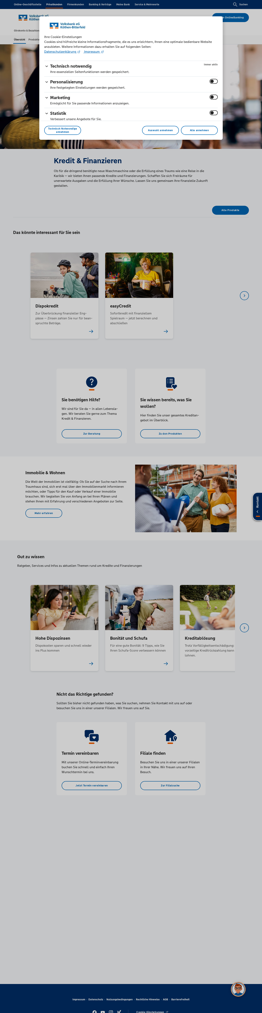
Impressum (92, 52)
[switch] (214, 81)
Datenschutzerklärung (60, 52)
